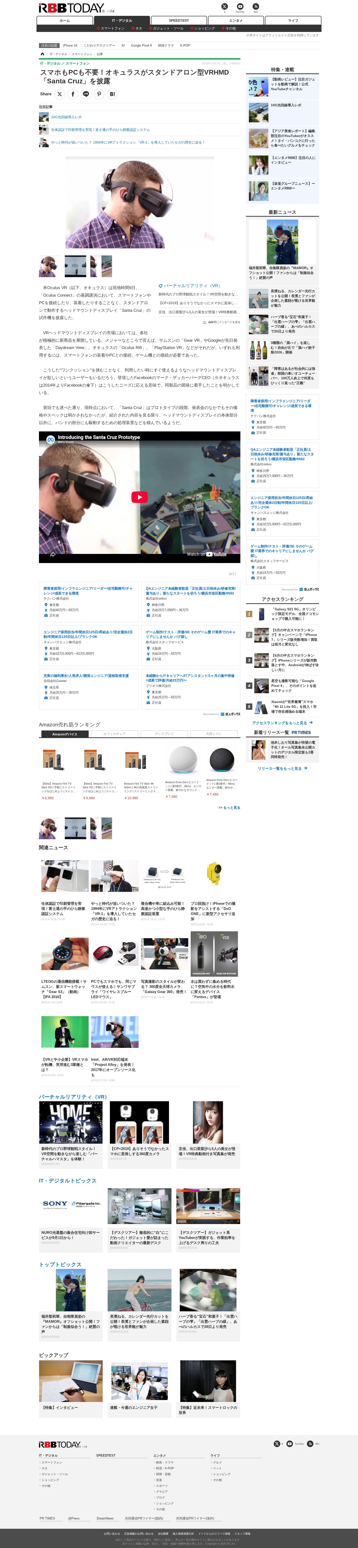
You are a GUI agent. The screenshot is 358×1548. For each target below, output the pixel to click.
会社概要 (163, 1533)
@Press (74, 1518)
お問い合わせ (112, 1533)
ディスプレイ (164, 734)
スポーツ (162, 1486)
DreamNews (105, 1518)
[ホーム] (42, 54)
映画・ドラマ (165, 1462)
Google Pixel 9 (141, 45)
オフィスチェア (115, 734)
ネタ (138, 28)
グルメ (217, 1462)
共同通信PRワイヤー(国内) (144, 1518)
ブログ (160, 1497)
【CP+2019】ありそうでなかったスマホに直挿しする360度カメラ (210, 303)
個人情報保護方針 (183, 1533)
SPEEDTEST (179, 20)
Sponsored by (211, 714)
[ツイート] (59, 94)
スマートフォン (113, 28)
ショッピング (204, 28)
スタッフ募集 (243, 1533)
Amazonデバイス (64, 734)
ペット (217, 1468)
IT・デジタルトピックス (68, 1180)
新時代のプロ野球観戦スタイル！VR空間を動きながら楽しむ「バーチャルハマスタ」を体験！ (231, 294)
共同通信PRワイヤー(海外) (195, 1518)
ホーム (65, 20)
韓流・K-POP (165, 1468)
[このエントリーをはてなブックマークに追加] (112, 94)
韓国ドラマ (166, 45)
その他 (231, 28)
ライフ (293, 20)
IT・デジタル (122, 20)
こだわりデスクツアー (99, 45)
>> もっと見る (229, 807)
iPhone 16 (70, 45)
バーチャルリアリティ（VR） (193, 285)
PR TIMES (47, 1518)
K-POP (185, 45)
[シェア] (72, 94)
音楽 (159, 1480)
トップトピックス (60, 1264)
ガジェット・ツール (168, 28)
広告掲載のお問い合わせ (139, 1533)
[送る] (86, 94)
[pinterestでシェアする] (99, 94)
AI (123, 45)
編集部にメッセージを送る (224, 322)
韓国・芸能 (163, 1474)
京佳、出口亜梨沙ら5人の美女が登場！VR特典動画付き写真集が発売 (211, 312)
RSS (317, 1444)
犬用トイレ (214, 734)
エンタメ (236, 20)
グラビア (162, 1491)
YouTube (299, 1444)
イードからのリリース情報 (214, 1533)
